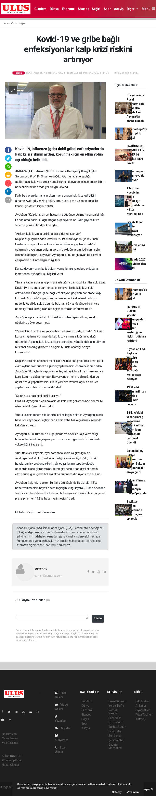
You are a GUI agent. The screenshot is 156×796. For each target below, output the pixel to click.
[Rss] (39, 712)
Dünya (54, 9)
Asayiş (119, 9)
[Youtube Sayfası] (25, 712)
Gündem (40, 9)
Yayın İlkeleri (9, 738)
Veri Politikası (10, 742)
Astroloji (140, 719)
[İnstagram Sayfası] (18, 712)
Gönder (98, 618)
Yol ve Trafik (116, 705)
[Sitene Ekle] (11, 719)
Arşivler (65, 728)
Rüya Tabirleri (143, 714)
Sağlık (96, 9)
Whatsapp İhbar (12, 760)
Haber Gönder (10, 764)
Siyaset (83, 9)
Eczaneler (114, 717)
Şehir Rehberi (116, 740)
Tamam (134, 792)
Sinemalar (114, 731)
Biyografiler (142, 710)
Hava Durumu (117, 701)
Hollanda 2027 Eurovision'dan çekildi (136, 264)
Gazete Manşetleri (115, 746)
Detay (118, 792)
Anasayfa (9, 23)
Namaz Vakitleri (113, 711)
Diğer (131, 9)
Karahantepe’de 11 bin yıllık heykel (137, 133)
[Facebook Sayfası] (3, 712)
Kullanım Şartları (12, 755)
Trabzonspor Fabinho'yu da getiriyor (135, 176)
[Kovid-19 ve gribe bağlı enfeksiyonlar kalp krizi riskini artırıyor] (55, 110)
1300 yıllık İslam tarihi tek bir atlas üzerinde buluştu (136, 396)
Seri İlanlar (115, 735)
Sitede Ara (142, 701)
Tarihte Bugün (117, 726)
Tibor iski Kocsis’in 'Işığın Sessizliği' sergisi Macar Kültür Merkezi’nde (136, 201)
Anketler (140, 705)
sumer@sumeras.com (49, 575)
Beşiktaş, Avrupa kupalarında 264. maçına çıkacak (134, 510)
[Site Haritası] (4, 719)
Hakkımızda (9, 733)
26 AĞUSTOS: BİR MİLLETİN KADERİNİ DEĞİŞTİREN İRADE (135, 154)
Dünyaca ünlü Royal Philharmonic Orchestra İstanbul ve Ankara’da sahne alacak (135, 108)
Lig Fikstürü (115, 722)
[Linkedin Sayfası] (32, 712)
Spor (107, 9)
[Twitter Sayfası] (11, 712)
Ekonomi (68, 9)
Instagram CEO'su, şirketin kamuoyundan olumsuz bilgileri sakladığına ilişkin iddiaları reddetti (136, 323)
